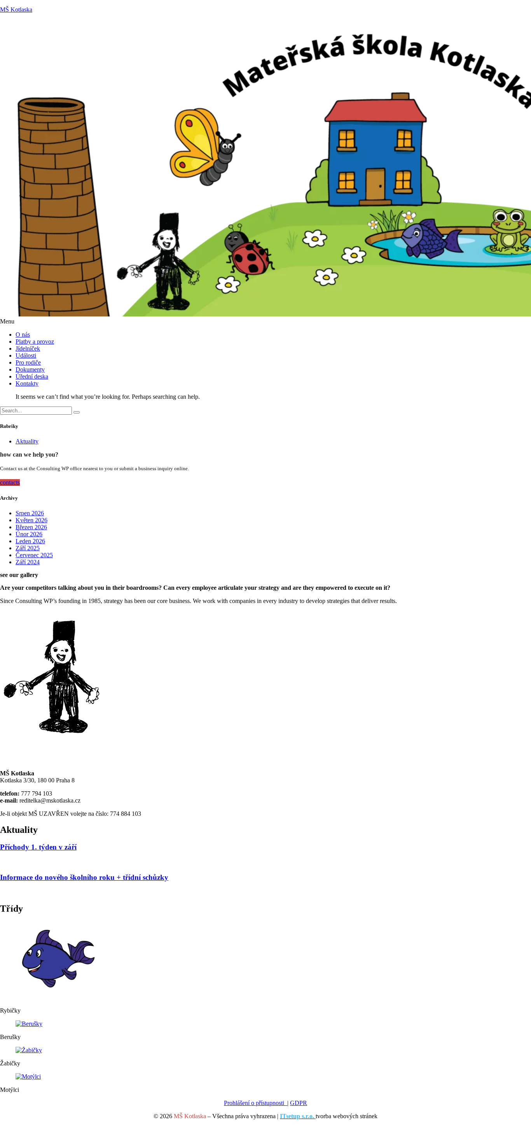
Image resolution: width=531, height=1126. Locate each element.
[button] (265, 321)
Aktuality (27, 441)
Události (26, 355)
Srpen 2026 (30, 513)
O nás (23, 334)
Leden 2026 (30, 541)
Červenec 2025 (34, 555)
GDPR (298, 1103)
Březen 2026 (31, 527)
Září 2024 (28, 562)
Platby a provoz (35, 341)
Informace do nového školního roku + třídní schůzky (84, 877)
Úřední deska (32, 376)
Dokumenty (30, 369)
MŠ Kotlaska (16, 9)
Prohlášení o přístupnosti (255, 1103)
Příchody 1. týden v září (38, 847)
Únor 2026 (29, 534)
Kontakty (27, 383)
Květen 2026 (31, 520)
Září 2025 (28, 548)
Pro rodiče (28, 362)
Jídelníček (28, 348)
